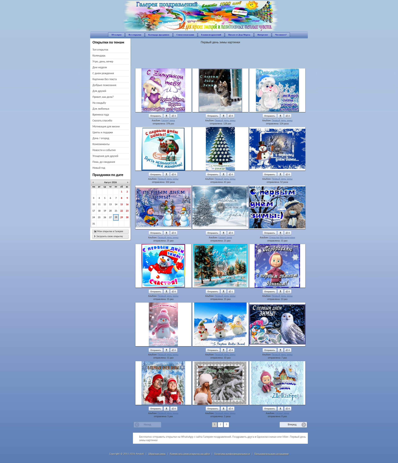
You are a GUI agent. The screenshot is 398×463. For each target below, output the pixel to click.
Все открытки (135, 35)
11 (99, 204)
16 (127, 204)
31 (93, 224)
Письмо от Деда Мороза (239, 35)
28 (116, 217)
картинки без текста (105, 79)
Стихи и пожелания (185, 35)
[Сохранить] (166, 116)
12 (105, 204)
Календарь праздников (158, 35)
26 (105, 217)
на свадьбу (99, 103)
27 (110, 217)
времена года (101, 114)
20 (110, 211)
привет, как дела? (103, 97)
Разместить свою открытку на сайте (190, 454)
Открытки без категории (282, 237)
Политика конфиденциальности (232, 454)
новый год (99, 168)
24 (93, 217)
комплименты (101, 144)
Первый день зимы (225, 120)
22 (121, 211)
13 (110, 204)
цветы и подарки (103, 132)
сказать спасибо (102, 120)
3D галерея (116, 35)
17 (93, 211)
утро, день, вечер (103, 61)
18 (99, 211)
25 (99, 217)
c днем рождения (103, 73)
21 (116, 211)
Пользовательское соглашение (271, 454)
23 (127, 211)
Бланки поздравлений (211, 35)
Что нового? (281, 35)
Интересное (262, 35)
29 (121, 217)
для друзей (99, 91)
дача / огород (101, 138)
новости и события (104, 150)
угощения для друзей (105, 156)
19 (105, 211)
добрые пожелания (104, 85)
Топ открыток (100, 49)
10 (93, 204)
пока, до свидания (104, 162)
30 (127, 217)
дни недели (100, 67)
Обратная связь (157, 454)
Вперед (292, 424)
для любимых (101, 108)
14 (116, 204)
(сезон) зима (168, 120)
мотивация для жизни (106, 126)
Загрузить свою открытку (108, 236)
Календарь (99, 55)
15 (121, 204)
